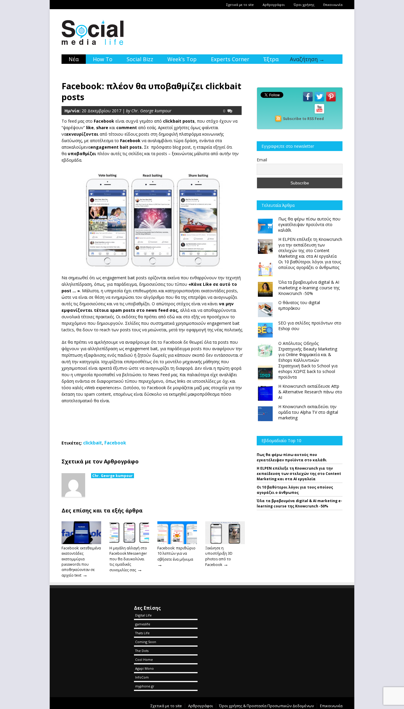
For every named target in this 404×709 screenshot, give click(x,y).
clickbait (92, 443)
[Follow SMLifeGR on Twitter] (319, 101)
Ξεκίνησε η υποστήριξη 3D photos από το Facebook (218, 556)
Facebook (115, 443)
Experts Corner (230, 59)
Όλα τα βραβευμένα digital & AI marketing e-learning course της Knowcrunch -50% (299, 503)
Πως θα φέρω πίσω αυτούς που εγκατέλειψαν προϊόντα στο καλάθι (292, 457)
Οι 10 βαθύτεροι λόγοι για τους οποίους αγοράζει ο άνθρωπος (295, 490)
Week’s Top (182, 59)
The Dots (141, 650)
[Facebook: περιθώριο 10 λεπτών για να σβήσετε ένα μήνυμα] (177, 542)
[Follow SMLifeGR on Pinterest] (331, 101)
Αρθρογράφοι (274, 4)
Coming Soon (145, 642)
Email (262, 160)
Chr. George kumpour (112, 475)
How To (102, 59)
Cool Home (144, 659)
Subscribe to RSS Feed (303, 118)
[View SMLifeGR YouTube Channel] (319, 113)
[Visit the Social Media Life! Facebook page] (308, 101)
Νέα (74, 59)
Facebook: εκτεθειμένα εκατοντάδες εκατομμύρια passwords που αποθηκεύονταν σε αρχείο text (81, 562)
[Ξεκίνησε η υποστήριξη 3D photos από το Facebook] (225, 542)
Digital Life (143, 615)
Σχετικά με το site (240, 4)
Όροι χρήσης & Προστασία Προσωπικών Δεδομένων (266, 705)
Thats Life (142, 633)
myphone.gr (144, 686)
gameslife (142, 624)
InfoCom (142, 677)
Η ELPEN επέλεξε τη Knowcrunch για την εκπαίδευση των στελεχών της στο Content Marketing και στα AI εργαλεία (299, 473)
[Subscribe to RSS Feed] (278, 118)
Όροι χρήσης (304, 4)
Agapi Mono (144, 668)
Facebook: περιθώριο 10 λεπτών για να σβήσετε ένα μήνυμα (176, 554)
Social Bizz (140, 59)
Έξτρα (271, 59)
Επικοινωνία (332, 4)
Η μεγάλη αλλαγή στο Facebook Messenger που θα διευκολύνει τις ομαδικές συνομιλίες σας (128, 559)
